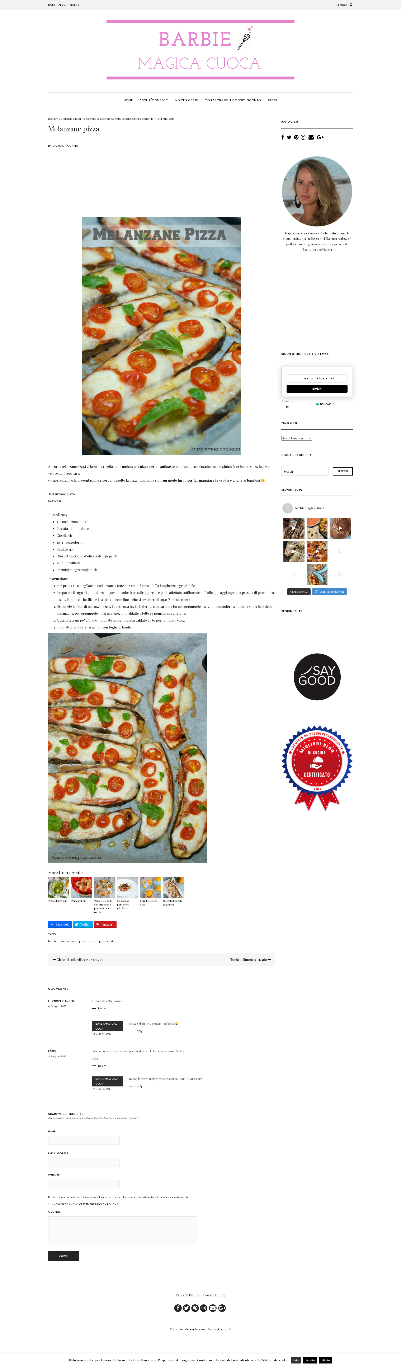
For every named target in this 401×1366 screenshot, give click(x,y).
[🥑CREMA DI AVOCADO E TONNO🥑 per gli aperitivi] (340, 551)
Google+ (222, 1308)
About (62, 4)
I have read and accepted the (85, 1204)
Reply (102, 1008)
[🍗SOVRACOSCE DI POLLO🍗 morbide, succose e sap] (294, 551)
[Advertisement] (161, 186)
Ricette (75, 4)
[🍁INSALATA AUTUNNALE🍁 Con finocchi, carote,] (317, 551)
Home (52, 4)
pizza (82, 941)
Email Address (59, 1153)
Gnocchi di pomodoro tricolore (123, 904)
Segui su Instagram (332, 591)
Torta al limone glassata (249, 959)
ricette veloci (121, 118)
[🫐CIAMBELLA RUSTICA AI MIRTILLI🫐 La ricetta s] (294, 574)
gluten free (80, 118)
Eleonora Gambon (61, 1001)
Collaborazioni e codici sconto (233, 100)
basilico (53, 941)
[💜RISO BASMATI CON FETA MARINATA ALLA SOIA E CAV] (340, 574)
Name (52, 1131)
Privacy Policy (105, 1204)
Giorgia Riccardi (65, 146)
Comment (55, 1211)
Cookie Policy (214, 1295)
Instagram (203, 1308)
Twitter (186, 1308)
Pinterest (195, 1308)
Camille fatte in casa (148, 902)
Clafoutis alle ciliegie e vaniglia (79, 959)
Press (272, 100)
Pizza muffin (78, 900)
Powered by (288, 404)
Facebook (178, 1308)
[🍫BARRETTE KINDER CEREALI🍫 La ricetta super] (294, 528)
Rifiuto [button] (326, 1360)
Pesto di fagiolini (57, 900)
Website (54, 1175)
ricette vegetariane (100, 118)
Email (213, 1308)
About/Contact (154, 100)
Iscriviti (317, 388)
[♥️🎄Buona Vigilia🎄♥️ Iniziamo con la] (317, 528)
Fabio (52, 1051)
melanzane (68, 941)
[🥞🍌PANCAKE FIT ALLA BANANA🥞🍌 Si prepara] (340, 528)
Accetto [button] (310, 1360)
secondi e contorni (141, 118)
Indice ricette (186, 100)
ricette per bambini (102, 941)
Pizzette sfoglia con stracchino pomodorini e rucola (103, 906)
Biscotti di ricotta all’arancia (172, 902)
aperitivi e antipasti (60, 118)
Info (296, 1360)
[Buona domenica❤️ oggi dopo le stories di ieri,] (317, 574)
